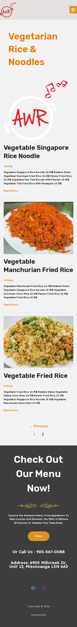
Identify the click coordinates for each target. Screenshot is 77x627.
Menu (38, 536)
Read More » (11, 190)
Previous (38, 426)
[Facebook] (33, 588)
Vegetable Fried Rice (36, 376)
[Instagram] (44, 588)
